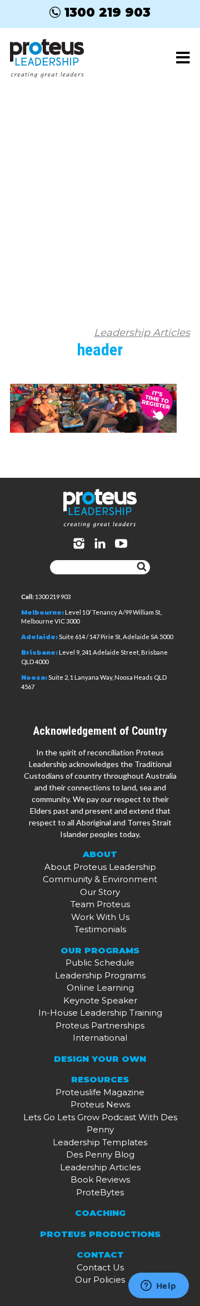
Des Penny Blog (100, 1154)
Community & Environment (100, 879)
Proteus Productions (100, 1234)
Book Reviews (100, 1179)
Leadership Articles (142, 332)
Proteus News (100, 1104)
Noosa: (34, 677)
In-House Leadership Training (100, 1012)
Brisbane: (39, 652)
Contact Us (100, 1267)
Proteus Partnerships (100, 1025)
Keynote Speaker (100, 1000)
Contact (100, 1254)
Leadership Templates (100, 1142)
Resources (100, 1079)
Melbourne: (42, 612)
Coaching (100, 1213)
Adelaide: (39, 637)
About (100, 854)
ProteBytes (100, 1192)
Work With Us (100, 917)
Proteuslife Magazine (100, 1092)
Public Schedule (100, 962)
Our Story (100, 892)
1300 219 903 (107, 12)
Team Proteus (100, 904)
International (100, 1037)
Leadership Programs (100, 975)
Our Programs (100, 950)
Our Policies (100, 1279)
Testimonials (100, 929)
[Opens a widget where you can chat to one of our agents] (158, 1286)
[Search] (141, 567)
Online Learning (100, 987)
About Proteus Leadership (100, 867)
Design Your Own (100, 1058)
